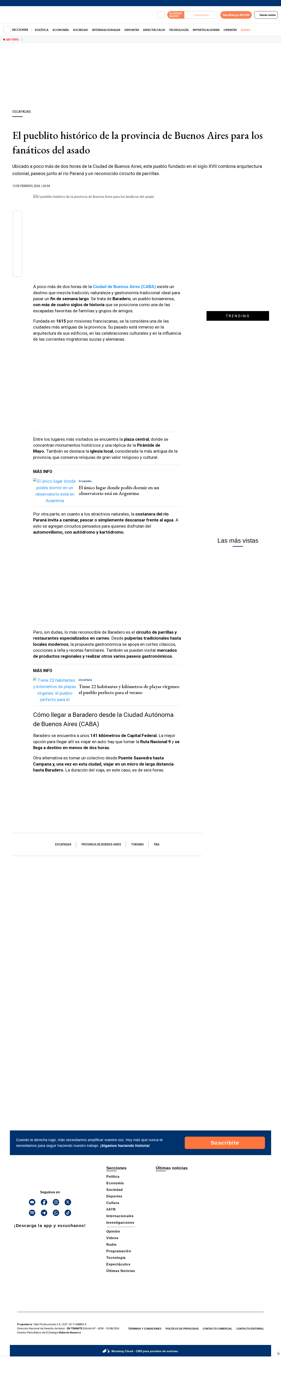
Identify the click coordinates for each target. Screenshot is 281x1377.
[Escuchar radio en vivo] (201, 15)
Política (42, 30)
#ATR (111, 1209)
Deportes (131, 30)
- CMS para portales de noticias (144, 1351)
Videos (112, 1238)
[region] (140, 77)
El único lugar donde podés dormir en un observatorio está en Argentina (119, 490)
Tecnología (179, 30)
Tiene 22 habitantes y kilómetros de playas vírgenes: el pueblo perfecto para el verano (129, 689)
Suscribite (225, 1143)
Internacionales (106, 30)
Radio (246, 30)
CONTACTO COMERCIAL (217, 1328)
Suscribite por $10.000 (236, 15)
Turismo (137, 844)
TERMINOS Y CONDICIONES (144, 1328)
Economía (61, 30)
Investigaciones (206, 30)
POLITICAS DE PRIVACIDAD (182, 1328)
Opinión (230, 30)
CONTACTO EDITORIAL (250, 1328)
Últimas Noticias (120, 1271)
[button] (17, 216)
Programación (118, 1251)
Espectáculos (154, 30)
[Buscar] (161, 15)
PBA (156, 844)
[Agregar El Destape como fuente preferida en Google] (180, 186)
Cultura (112, 1203)
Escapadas (63, 844)
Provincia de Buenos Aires (101, 844)
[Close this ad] (278, 1353)
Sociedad (80, 30)
